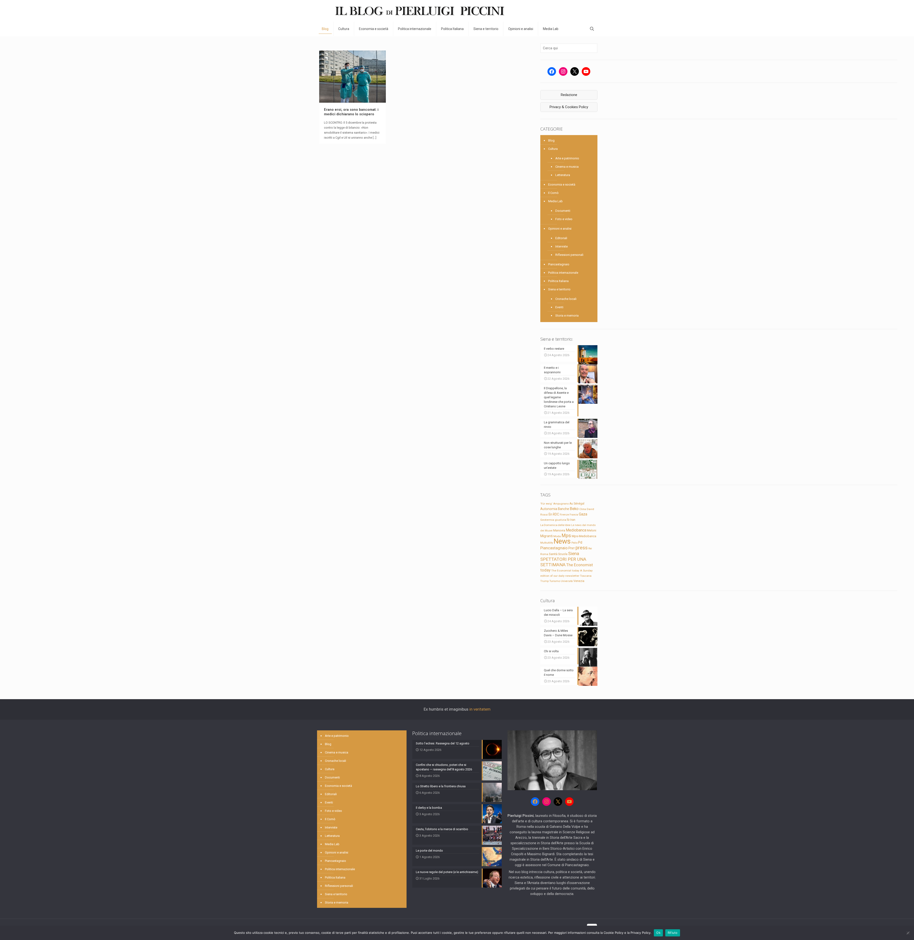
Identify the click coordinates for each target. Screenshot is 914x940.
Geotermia (547, 519)
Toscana (585, 575)
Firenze (564, 514)
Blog (551, 140)
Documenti (562, 210)
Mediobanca (576, 530)
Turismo (554, 581)
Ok (658, 933)
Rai (590, 548)
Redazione (569, 95)
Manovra (559, 530)
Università (567, 581)
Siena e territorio (559, 289)
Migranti (546, 536)
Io (568, 519)
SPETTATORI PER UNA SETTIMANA (563, 561)
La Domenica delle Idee (555, 525)
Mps (566, 535)
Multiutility (546, 542)
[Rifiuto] (908, 932)
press (582, 548)
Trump (544, 581)
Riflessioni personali (569, 255)
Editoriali (561, 238)
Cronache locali (565, 299)
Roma (544, 554)
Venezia (578, 581)
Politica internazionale (563, 272)
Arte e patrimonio (567, 158)
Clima (582, 509)
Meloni (591, 530)
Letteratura (562, 175)
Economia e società (561, 184)
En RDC (554, 514)
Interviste (561, 246)
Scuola (562, 554)
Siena (573, 553)
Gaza (583, 514)
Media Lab (555, 201)
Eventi (559, 307)
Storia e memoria (567, 315)
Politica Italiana (558, 281)
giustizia (560, 519)
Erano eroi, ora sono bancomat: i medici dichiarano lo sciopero (351, 111)
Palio (574, 542)
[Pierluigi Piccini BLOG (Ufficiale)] (419, 11)
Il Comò (553, 193)
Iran (572, 519)
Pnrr (571, 548)
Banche (563, 509)
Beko (574, 508)
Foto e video (563, 219)
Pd (580, 542)
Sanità (553, 554)
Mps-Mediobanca (584, 536)
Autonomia (548, 509)
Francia (574, 514)
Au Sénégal (576, 503)
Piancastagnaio (558, 264)
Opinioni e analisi (559, 228)
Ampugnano (561, 503)
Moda (557, 536)
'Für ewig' (546, 503)
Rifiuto (673, 933)
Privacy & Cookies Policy (569, 107)
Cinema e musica (567, 166)
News (562, 541)
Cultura (553, 149)
